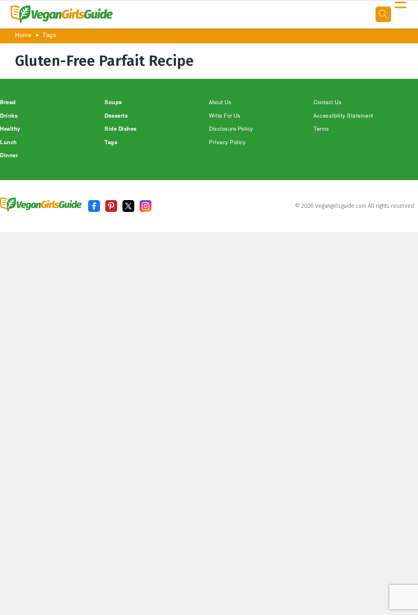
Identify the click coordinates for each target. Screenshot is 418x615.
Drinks (9, 116)
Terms (321, 129)
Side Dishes (120, 129)
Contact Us (328, 102)
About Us (220, 102)
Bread (8, 102)
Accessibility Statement (344, 116)
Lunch (8, 142)
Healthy (10, 129)
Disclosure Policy (231, 129)
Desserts (116, 116)
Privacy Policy (227, 142)
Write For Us (224, 116)
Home (23, 35)
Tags (49, 35)
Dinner (9, 155)
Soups (113, 102)
